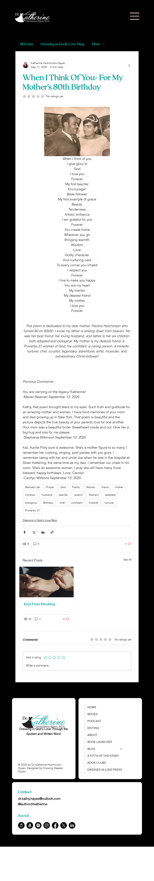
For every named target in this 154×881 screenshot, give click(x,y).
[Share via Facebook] (24, 532)
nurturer (109, 502)
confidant (76, 502)
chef (62, 502)
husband (47, 495)
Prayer (50, 487)
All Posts (26, 44)
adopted (110, 495)
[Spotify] (38, 825)
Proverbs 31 (32, 510)
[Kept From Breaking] (46, 582)
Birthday (48, 502)
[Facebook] (55, 825)
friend (105, 487)
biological (31, 502)
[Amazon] (29, 825)
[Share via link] (52, 532)
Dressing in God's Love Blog (62, 44)
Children (30, 495)
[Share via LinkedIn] (43, 532)
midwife (93, 502)
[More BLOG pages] (121, 749)
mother (119, 487)
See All (127, 559)
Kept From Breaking (39, 604)
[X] (63, 825)
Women (90, 487)
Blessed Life (32, 487)
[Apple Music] (21, 825)
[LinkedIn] (72, 825)
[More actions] (129, 65)
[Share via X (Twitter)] (33, 532)
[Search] (106, 16)
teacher (63, 495)
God (63, 487)
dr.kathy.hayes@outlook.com (39, 798)
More (96, 44)
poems (78, 495)
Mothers (94, 495)
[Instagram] (46, 825)
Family (76, 487)
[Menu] (134, 16)
